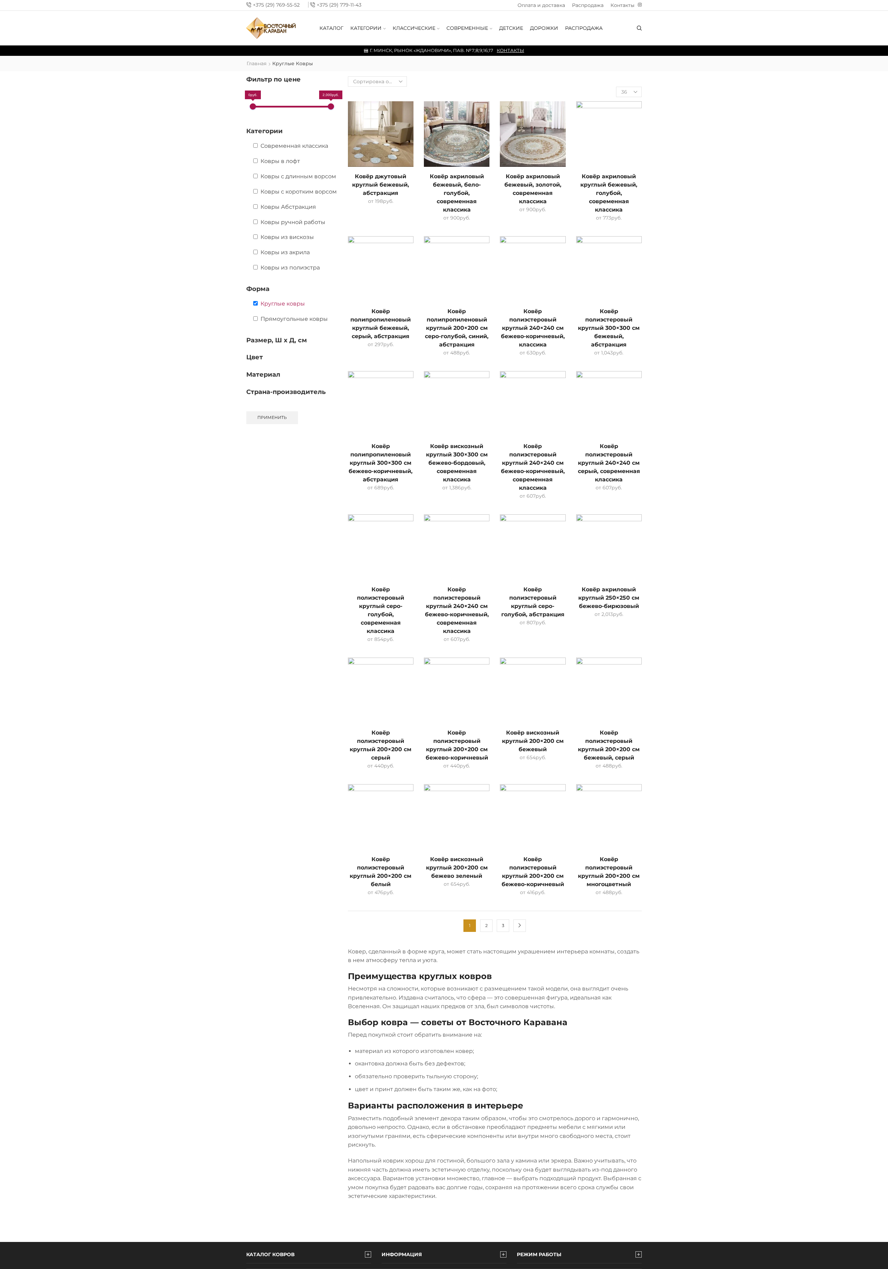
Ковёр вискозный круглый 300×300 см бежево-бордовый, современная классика (457, 463)
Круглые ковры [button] (283, 303)
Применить (272, 417)
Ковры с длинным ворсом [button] (298, 176)
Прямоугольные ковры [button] (294, 319)
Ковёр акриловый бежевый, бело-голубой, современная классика (457, 193)
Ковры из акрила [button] (285, 252)
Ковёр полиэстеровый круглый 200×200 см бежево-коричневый (457, 745)
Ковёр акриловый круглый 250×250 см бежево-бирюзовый (608, 597)
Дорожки (544, 28)
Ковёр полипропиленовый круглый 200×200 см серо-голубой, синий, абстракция (456, 328)
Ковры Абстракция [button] (288, 207)
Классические (414, 28)
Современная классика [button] (294, 146)
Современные (467, 28)
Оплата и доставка (541, 5)
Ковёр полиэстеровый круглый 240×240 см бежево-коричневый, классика (533, 328)
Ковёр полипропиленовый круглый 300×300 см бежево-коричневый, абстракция (380, 463)
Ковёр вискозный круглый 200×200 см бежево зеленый (457, 867)
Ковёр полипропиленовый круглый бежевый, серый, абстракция (380, 324)
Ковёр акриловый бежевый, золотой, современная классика (532, 189)
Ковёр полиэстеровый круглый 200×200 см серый (380, 745)
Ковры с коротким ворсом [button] (299, 191)
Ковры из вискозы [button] (287, 237)
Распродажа (588, 5)
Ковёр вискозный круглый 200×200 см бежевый (533, 741)
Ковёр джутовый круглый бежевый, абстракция (380, 184)
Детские (511, 28)
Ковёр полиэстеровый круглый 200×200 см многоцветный (609, 872)
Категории (366, 28)
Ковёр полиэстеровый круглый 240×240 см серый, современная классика (609, 463)
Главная (256, 63)
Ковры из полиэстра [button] (290, 267)
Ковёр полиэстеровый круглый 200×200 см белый (380, 872)
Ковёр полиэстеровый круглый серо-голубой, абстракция (532, 602)
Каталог (331, 28)
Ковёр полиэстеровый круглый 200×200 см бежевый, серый (609, 745)
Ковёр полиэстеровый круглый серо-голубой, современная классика (380, 610)
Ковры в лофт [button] (280, 161)
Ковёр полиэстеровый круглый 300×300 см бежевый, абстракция (609, 328)
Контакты (622, 5)
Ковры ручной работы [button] (293, 222)
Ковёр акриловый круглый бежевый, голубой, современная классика (608, 193)
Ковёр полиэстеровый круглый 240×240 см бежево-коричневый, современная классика (533, 467)
